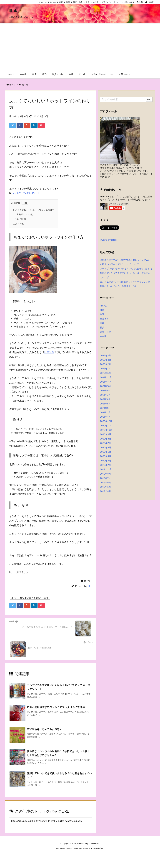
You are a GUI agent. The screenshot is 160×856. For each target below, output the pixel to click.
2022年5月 (105, 373)
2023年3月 (105, 359)
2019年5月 (105, 486)
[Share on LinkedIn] (34, 125)
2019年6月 (105, 482)
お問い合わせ (129, 2)
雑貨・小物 (77, 2)
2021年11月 (106, 381)
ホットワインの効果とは (25, 193)
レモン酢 (49, 352)
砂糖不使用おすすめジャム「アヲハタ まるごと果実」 (57, 707)
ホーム (44, 2)
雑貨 (102, 327)
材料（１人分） (24, 214)
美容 (68, 2)
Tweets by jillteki (108, 239)
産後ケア (104, 318)
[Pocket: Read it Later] (41, 125)
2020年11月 (106, 425)
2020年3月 (105, 460)
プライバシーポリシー (111, 2)
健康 (61, 2)
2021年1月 (105, 416)
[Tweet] (12, 125)
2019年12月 (106, 469)
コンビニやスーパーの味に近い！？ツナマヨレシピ (125, 281)
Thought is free (97, 848)
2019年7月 (105, 478)
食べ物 (53, 2)
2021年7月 (105, 395)
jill (89, 586)
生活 (87, 2)
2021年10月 (106, 386)
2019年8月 (105, 473)
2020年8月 (105, 438)
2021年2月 (105, 412)
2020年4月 (105, 456)
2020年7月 (105, 443)
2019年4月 (105, 491)
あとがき (18, 223)
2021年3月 (105, 408)
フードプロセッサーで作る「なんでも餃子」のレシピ (126, 268)
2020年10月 (106, 430)
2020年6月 (105, 447)
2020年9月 (105, 434)
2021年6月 (105, 399)
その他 (95, 2)
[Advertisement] (80, 47)
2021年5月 (105, 403)
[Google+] (27, 125)
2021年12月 (106, 377)
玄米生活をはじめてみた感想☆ (44, 729)
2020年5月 (105, 451)
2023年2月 (105, 364)
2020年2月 (105, 465)
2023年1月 (105, 368)
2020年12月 (106, 421)
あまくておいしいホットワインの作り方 (33, 210)
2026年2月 (105, 355)
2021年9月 (105, 390)
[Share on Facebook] (20, 125)
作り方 (20, 219)
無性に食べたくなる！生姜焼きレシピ (118, 286)
